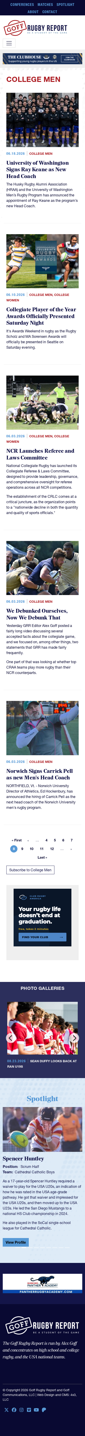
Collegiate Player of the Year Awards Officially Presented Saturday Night (41, 316)
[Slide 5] (42, 1249)
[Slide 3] (30, 1249)
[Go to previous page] (28, 840)
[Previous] (11, 1038)
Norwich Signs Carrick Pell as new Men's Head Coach (39, 774)
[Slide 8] (61, 1249)
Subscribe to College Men (30, 870)
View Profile (16, 1244)
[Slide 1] (17, 1249)
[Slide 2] (24, 1249)
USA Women (25, 1172)
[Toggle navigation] (9, 43)
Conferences (22, 4)
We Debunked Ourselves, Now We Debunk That (37, 614)
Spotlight (66, 4)
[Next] (74, 1038)
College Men (40, 154)
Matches (45, 4)
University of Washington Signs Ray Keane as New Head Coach (37, 170)
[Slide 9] (67, 1249)
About (33, 12)
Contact (50, 12)
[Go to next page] (71, 849)
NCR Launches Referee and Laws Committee (40, 454)
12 (53, 850)
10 (33, 850)
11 (43, 850)
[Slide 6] (48, 1249)
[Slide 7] (54, 1249)
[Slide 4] (36, 1249)
